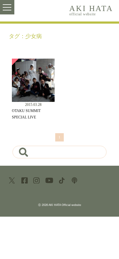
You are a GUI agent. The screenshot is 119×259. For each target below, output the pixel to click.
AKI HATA (91, 10)
